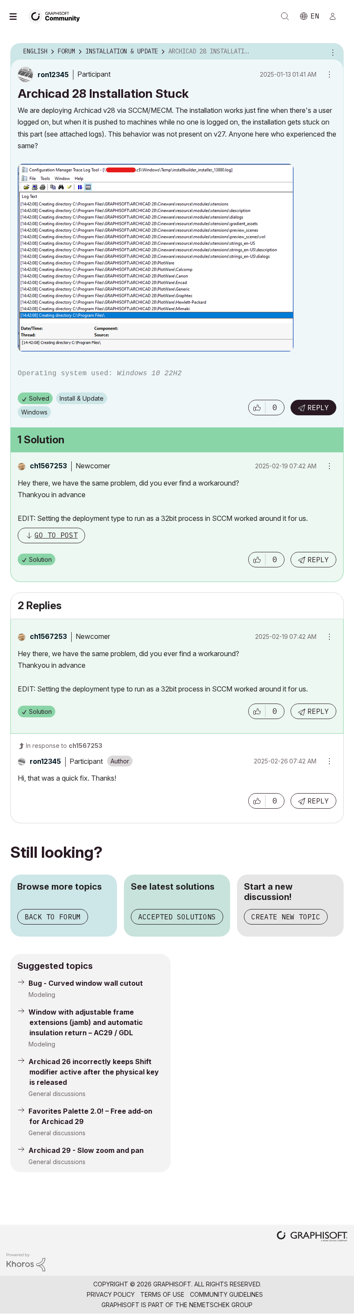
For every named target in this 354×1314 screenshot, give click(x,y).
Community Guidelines (226, 1294)
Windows (34, 412)
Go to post (56, 535)
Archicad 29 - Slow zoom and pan (86, 1150)
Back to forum (53, 916)
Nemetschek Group (221, 1304)
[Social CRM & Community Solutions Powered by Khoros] (25, 1261)
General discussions (56, 1093)
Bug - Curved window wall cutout (85, 983)
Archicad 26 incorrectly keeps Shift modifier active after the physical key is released (93, 1072)
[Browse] (17, 16)
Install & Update (82, 398)
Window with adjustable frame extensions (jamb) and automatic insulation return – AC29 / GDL (85, 1022)
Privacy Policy (111, 1294)
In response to (64, 745)
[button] (257, 407)
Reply (318, 407)
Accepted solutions (177, 916)
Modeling (41, 994)
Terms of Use (162, 1294)
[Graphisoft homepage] (312, 1237)
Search (284, 16)
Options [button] (331, 51)
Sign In (336, 16)
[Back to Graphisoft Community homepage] (57, 15)
